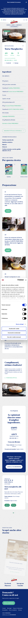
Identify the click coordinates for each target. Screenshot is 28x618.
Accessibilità (5, 610)
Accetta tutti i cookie (14, 328)
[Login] (24, 20)
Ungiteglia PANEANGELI (8, 116)
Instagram (20, 583)
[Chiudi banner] (25, 280)
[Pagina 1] (13, 512)
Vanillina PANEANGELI (14, 88)
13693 (15, 60)
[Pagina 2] (14, 512)
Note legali (9, 608)
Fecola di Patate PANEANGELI (13, 105)
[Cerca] (26, 20)
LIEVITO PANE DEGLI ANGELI (16, 109)
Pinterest (8, 585)
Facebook (8, 583)
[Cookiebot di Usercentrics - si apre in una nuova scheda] (18, 280)
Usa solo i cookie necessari (14, 337)
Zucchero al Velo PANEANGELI (10, 123)
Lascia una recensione (10, 58)
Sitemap (20, 610)
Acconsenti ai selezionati (14, 332)
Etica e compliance (13, 610)
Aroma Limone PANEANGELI (15, 91)
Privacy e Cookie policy (17, 608)
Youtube (20, 585)
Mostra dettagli (20, 324)
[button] (23, 46)
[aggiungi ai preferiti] (23, 46)
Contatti (4, 608)
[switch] (24, 309)
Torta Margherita (14, 26)
